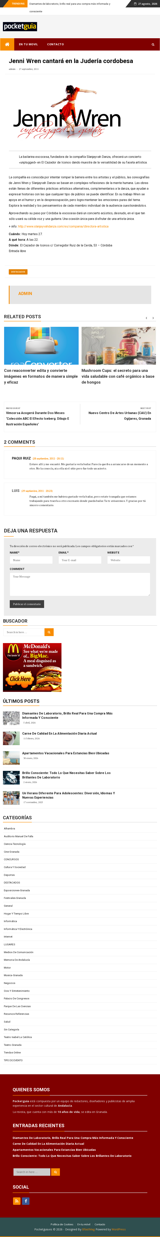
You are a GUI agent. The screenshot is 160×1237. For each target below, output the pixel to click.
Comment (17, 569)
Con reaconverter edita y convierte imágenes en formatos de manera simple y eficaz (41, 376)
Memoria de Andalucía (17, 959)
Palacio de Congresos (16, 998)
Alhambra (9, 828)
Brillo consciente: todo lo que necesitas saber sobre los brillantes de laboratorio (66, 775)
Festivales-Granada (15, 898)
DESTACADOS (18, 272)
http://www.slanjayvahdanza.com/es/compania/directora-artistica (62, 226)
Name (15, 552)
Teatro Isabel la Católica (18, 1037)
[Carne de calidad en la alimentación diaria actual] (11, 738)
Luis (16, 491)
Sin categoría (11, 1029)
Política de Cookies (62, 1224)
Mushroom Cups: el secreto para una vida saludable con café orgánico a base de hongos (118, 376)
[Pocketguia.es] (7, 44)
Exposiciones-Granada (17, 890)
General (8, 905)
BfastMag (88, 1229)
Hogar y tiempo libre (16, 913)
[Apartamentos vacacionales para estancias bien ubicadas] (11, 758)
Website (113, 552)
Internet (8, 936)
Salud (7, 1021)
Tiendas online (12, 1052)
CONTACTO (55, 44)
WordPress (119, 1229)
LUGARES (9, 944)
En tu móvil (83, 1224)
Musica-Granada (13, 975)
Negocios (9, 983)
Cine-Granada (11, 851)
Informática (10, 921)
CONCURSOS (11, 859)
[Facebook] (25, 1201)
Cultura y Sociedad (15, 867)
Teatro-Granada (12, 1044)
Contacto (100, 1224)
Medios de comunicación (18, 952)
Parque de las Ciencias (17, 1006)
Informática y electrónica (18, 929)
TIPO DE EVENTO (13, 1060)
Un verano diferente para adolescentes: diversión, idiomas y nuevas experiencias (68, 795)
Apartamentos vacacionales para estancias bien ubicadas (65, 753)
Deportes (9, 875)
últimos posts (21, 701)
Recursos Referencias (16, 1013)
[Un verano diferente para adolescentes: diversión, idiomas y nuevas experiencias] (11, 798)
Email (64, 552)
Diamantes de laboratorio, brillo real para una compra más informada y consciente (67, 716)
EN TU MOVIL (28, 44)
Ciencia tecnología (15, 843)
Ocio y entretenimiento (17, 990)
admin (12, 69)
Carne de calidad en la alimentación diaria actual (59, 733)
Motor (7, 967)
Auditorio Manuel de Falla (18, 836)
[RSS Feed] (16, 1201)
